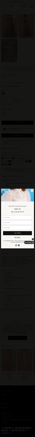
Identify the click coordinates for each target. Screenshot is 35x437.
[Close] (32, 190)
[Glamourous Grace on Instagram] (16, 245)
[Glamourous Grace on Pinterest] (19, 245)
